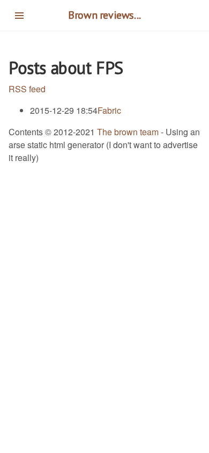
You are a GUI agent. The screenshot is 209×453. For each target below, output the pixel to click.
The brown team (128, 132)
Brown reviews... (104, 15)
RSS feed (27, 89)
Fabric (109, 110)
